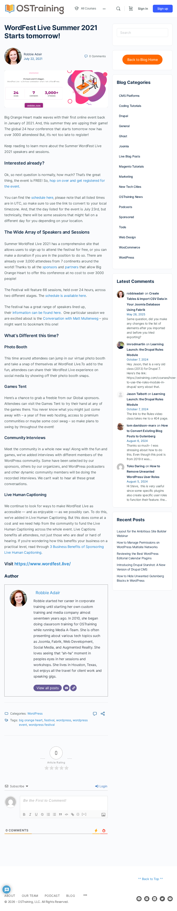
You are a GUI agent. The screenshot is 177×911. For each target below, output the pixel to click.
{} (78, 814)
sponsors (50, 267)
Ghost (123, 136)
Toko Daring (136, 466)
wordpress (63, 720)
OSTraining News (131, 197)
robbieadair (135, 293)
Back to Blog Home (142, 60)
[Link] (73, 814)
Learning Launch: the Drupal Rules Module (145, 349)
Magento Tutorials (131, 166)
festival (49, 720)
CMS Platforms (129, 95)
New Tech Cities (130, 186)
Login (103, 786)
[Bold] (24, 814)
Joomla (124, 146)
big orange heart (31, 720)
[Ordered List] (48, 814)
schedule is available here (65, 295)
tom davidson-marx (141, 425)
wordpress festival (42, 724)
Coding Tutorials (130, 106)
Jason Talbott (137, 394)
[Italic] (30, 814)
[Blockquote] (60, 814)
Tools (122, 227)
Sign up (162, 8)
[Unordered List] (54, 814)
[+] (84, 814)
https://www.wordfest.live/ (42, 563)
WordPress (35, 713)
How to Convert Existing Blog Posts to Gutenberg (147, 431)
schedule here (42, 197)
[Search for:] (142, 32)
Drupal (123, 116)
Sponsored (126, 217)
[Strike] (42, 814)
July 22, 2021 (33, 58)
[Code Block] (66, 814)
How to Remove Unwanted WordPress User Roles (143, 471)
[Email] (66, 688)
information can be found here (36, 312)
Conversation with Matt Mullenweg (70, 318)
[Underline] (36, 814)
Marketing (126, 176)
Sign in (143, 8)
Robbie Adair (33, 54)
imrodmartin (136, 344)
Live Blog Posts (129, 156)
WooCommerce (129, 247)
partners (71, 267)
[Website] (73, 688)
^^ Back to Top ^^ (150, 879)
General (124, 126)
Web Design (127, 237)
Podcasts (125, 207)
